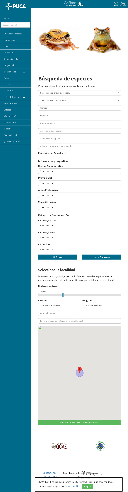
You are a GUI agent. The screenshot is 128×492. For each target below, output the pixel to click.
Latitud (42, 300)
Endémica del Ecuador (51, 153)
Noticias (7, 46)
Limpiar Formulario (101, 257)
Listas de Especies (12, 97)
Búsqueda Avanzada (13, 33)
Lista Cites (44, 244)
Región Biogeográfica (50, 165)
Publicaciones (10, 103)
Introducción (9, 40)
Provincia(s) (45, 177)
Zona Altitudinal (47, 201)
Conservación (10, 71)
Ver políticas (75, 486)
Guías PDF (8, 90)
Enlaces (7, 109)
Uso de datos (10, 122)
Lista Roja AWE (46, 232)
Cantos (7, 84)
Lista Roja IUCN (47, 220)
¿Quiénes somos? (12, 141)
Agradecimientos (11, 135)
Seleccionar (46, 171)
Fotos (6, 78)
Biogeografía (9, 65)
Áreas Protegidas (48, 189)
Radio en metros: (48, 286)
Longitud (87, 300)
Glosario (8, 128)
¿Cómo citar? (10, 116)
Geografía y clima (12, 59)
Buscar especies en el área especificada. (79, 422)
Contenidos (9, 52)
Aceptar (87, 486)
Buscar (58, 257)
